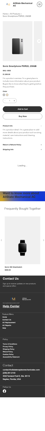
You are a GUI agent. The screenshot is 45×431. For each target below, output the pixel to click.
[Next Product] (43, 240)
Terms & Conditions (10, 344)
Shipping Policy (8, 349)
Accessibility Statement (11, 357)
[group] (22, 243)
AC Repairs (6, 325)
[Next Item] (39, 41)
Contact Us (6, 320)
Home (4, 317)
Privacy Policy (8, 346)
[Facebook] (4, 391)
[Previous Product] (1, 240)
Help (4, 328)
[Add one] (14, 100)
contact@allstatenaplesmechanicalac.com (21, 370)
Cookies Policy (8, 354)
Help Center (11, 306)
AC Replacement (8, 322)
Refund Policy (8, 352)
